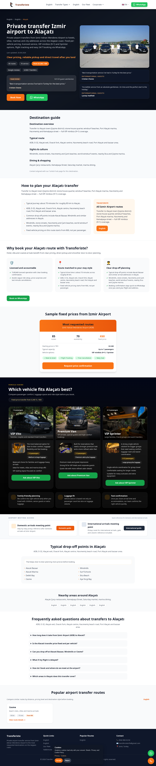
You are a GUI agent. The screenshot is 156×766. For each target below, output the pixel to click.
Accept (58, 760)
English (49, 4)
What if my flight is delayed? (45, 660)
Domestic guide (65, 528)
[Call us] (151, 761)
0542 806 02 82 (124, 740)
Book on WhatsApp (18, 298)
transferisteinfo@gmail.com (129, 743)
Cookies (63, 756)
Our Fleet (86, 4)
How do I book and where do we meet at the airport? (56, 668)
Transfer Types (61, 4)
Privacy (57, 756)
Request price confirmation (78, 365)
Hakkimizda (47, 750)
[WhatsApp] (151, 753)
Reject (67, 760)
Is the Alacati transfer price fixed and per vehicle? (54, 643)
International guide (133, 528)
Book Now (15, 97)
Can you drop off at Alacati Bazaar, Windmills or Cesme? (57, 651)
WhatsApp (39, 97)
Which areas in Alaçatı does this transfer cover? (54, 676)
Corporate (97, 4)
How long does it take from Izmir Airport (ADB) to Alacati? (58, 635)
